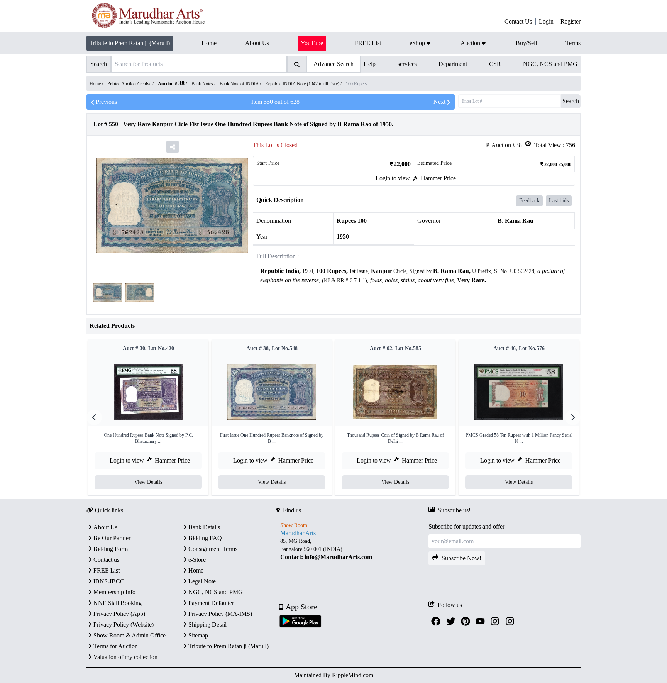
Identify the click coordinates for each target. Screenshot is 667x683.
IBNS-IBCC (108, 581)
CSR (495, 64)
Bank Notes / (204, 83)
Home (195, 570)
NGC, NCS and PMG (550, 64)
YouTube (312, 43)
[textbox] (414, 276)
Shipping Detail (207, 624)
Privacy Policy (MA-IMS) (220, 613)
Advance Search (333, 64)
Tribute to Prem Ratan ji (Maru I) (130, 43)
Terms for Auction (115, 646)
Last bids (559, 200)
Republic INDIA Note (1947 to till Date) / (304, 83)
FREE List (106, 570)
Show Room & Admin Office (129, 635)
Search (570, 101)
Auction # (171, 83)
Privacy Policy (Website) (123, 624)
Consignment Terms (212, 549)
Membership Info (114, 592)
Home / (97, 83)
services (407, 64)
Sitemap (198, 635)
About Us (105, 527)
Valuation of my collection (125, 657)
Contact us (106, 559)
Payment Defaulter (211, 603)
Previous (106, 101)
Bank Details (204, 527)
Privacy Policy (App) (119, 613)
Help (370, 64)
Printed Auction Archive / (131, 83)
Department (452, 64)
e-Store (197, 559)
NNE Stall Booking (117, 603)
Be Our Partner (111, 538)
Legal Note (202, 581)
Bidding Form (110, 549)
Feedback (529, 200)
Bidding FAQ (205, 538)
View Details (148, 482)
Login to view (393, 178)
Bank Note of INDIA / (241, 83)
